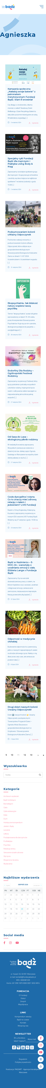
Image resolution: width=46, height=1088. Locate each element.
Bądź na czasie (23, 1020)
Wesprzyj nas (23, 1026)
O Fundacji (23, 995)
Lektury (6, 834)
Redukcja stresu (9, 849)
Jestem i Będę (9, 826)
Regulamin (23, 1059)
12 (25, 755)
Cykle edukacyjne (10, 811)
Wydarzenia (8, 864)
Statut (23, 998)
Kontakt (23, 1023)
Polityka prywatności (23, 1062)
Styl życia (7, 856)
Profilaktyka (8, 841)
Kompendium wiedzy (23, 1017)
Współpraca (23, 1004)
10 (12, 755)
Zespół (23, 1001)
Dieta (5, 815)
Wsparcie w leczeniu (11, 860)
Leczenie (7, 830)
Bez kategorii (8, 804)
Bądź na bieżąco (10, 800)
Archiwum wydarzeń (11, 796)
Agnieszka (35, 123)
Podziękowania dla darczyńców (15, 837)
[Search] (40, 775)
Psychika (7, 845)
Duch (5, 819)
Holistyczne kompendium (13, 822)
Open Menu (42, 8)
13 (31, 755)
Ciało (5, 807)
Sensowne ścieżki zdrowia (13, 852)
